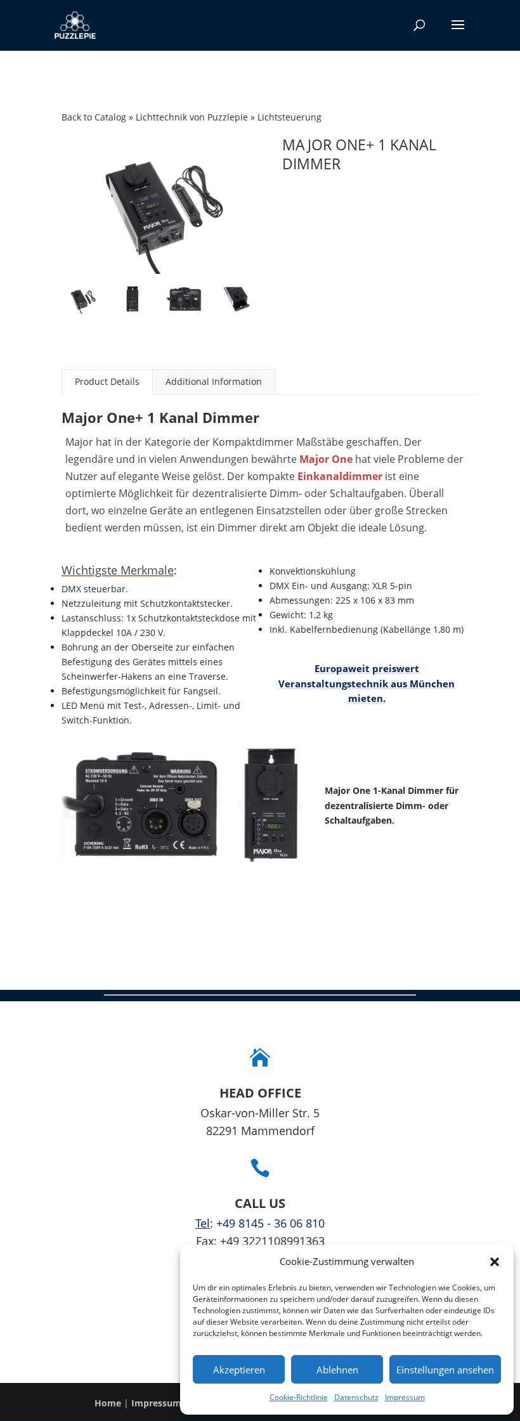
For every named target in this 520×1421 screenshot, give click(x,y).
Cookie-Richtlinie (299, 1397)
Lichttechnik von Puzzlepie (193, 117)
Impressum (405, 1397)
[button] (494, 1262)
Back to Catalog (95, 117)
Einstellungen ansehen (445, 1369)
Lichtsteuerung (289, 117)
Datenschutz (356, 1397)
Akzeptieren (239, 1369)
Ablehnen (337, 1369)
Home (107, 1403)
